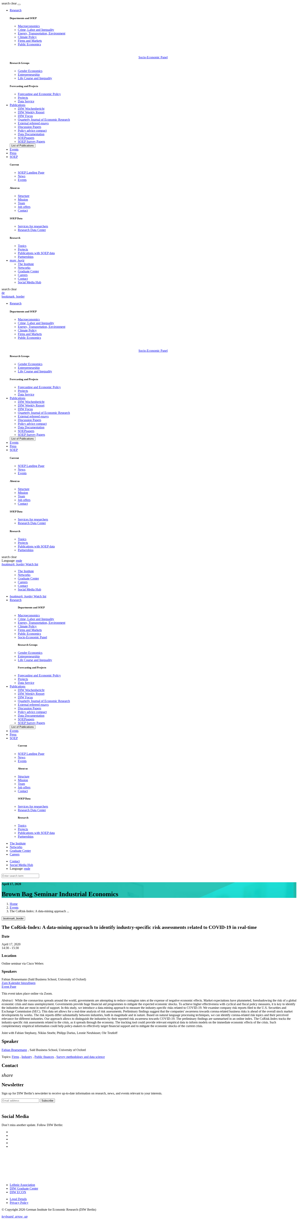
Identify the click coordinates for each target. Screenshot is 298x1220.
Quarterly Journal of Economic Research (44, 119)
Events (14, 149)
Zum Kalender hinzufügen (18, 983)
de (3, 293)
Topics (22, 245)
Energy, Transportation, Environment (41, 33)
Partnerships (25, 256)
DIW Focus (25, 116)
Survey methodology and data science (80, 1057)
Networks (24, 267)
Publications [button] (17, 105)
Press (13, 153)
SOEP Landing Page (31, 172)
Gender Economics (30, 71)
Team (21, 203)
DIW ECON (18, 1192)
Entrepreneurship (29, 74)
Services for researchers (33, 226)
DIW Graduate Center (24, 1188)
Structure (23, 196)
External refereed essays (33, 123)
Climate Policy (27, 37)
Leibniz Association (22, 1185)
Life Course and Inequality (35, 78)
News (21, 176)
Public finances (44, 1057)
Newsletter (8, 1107)
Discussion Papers (29, 127)
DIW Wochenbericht (31, 108)
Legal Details (18, 1199)
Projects (23, 97)
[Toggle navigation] (19, 4)
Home (14, 904)
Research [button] (15, 10)
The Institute (26, 264)
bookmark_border (13, 296)
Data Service (26, 101)
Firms (15, 1057)
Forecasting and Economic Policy (39, 94)
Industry (26, 1057)
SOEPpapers (26, 138)
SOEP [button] (14, 156)
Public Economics (29, 44)
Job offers (24, 207)
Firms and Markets (30, 40)
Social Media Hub (29, 282)
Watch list (28, 596)
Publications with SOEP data (36, 253)
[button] (9, 3)
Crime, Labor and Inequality (36, 29)
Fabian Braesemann (14, 1050)
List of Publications (22, 145)
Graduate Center (28, 271)
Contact (23, 210)
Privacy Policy (19, 1202)
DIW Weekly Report (31, 112)
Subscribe (47, 1100)
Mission (23, 199)
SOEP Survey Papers (31, 141)
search (6, 3)
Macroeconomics (29, 26)
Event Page (9, 986)
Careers (23, 275)
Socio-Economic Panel (153, 57)
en (17, 560)
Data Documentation (31, 134)
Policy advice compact (32, 130)
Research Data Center (32, 230)
